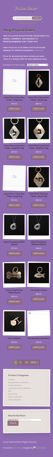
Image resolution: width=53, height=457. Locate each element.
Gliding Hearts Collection (18, 382)
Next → (34, 362)
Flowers (11, 379)
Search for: (12, 420)
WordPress (17, 448)
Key (9, 391)
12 (27, 362)
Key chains (12, 394)
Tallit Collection (14, 400)
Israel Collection (15, 385)
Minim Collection (15, 397)
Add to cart (14, 109)
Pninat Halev (26, 8)
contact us (38, 50)
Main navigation (27, 23)
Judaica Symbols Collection (19, 388)
